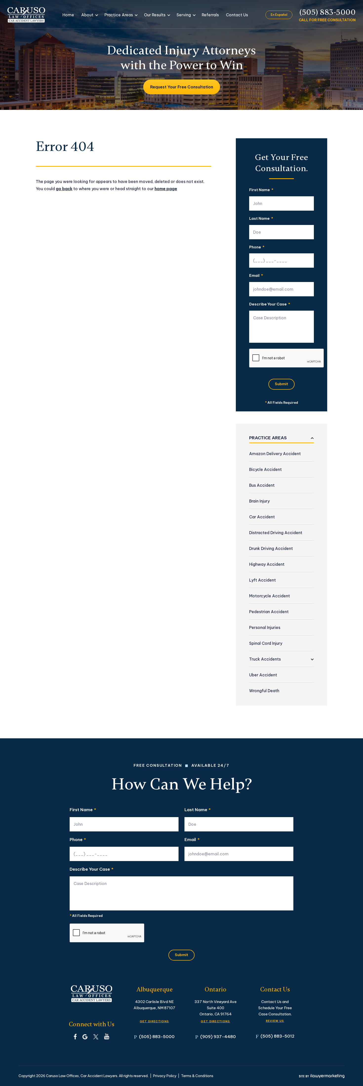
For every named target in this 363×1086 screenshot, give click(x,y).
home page (166, 188)
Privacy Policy (165, 1076)
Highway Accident (266, 564)
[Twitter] (95, 1036)
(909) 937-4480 (218, 1036)
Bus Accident (262, 485)
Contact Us (237, 14)
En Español (279, 15)
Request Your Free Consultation (181, 86)
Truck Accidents (265, 659)
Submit (281, 384)
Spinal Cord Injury (265, 643)
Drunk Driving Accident (271, 548)
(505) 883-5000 (328, 12)
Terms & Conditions (197, 1076)
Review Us (275, 1020)
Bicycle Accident (265, 469)
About (87, 14)
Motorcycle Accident (269, 595)
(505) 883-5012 (277, 1036)
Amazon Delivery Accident (275, 453)
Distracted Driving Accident (275, 532)
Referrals (210, 14)
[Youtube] (106, 1036)
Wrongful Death (264, 690)
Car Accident (262, 516)
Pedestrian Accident (269, 611)
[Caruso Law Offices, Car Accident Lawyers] (26, 14)
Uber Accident (263, 674)
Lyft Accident (262, 580)
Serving (184, 14)
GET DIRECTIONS (154, 1021)
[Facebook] (75, 1036)
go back (64, 188)
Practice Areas (118, 14)
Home (68, 14)
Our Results (154, 14)
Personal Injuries (264, 627)
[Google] (84, 1036)
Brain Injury (259, 501)
